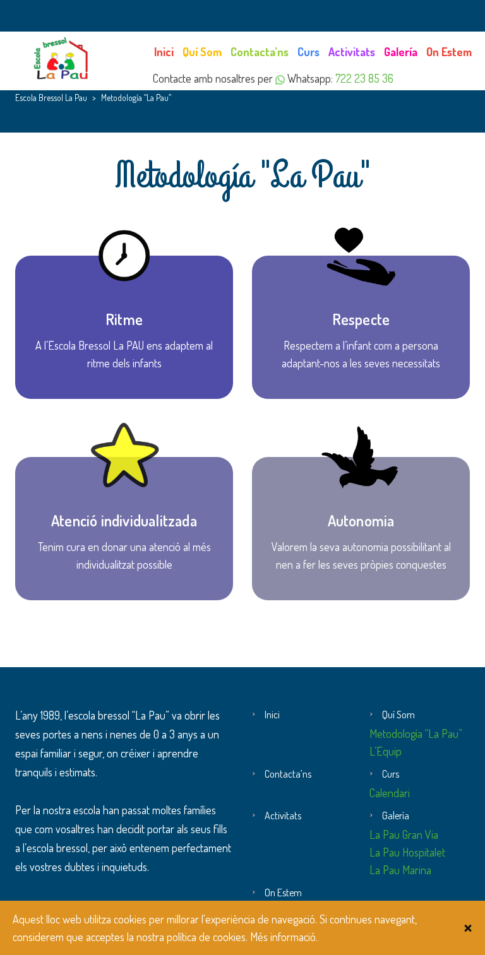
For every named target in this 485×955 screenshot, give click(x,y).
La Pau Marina (400, 870)
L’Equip (385, 751)
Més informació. (284, 937)
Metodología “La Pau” (415, 733)
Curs (308, 52)
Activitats (351, 52)
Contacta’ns (260, 52)
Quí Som (202, 52)
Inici (164, 52)
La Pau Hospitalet (407, 852)
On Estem (449, 52)
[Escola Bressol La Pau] (62, 57)
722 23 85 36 (364, 78)
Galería (400, 52)
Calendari (389, 793)
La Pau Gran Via (403, 834)
